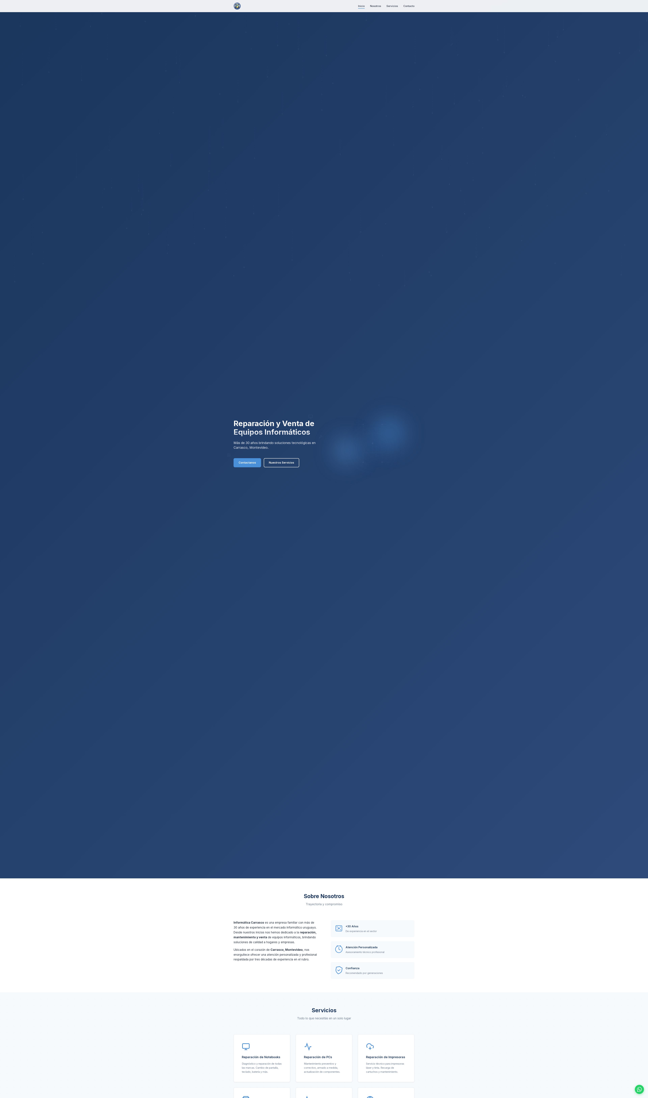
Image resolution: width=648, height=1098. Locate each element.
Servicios (392, 6)
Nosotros (375, 6)
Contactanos (247, 462)
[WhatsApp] (639, 1089)
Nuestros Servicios (281, 462)
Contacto (408, 6)
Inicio (361, 6)
